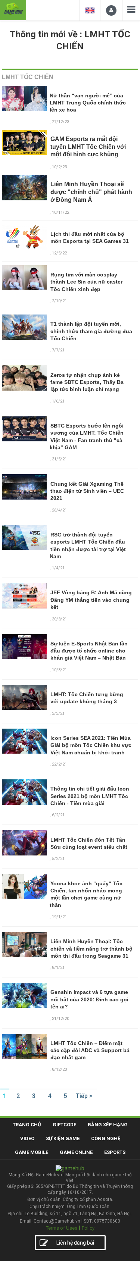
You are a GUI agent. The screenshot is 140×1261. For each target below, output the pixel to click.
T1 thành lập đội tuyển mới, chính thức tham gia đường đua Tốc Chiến (91, 331)
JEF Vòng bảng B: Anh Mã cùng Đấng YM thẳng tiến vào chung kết (91, 599)
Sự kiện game (63, 1138)
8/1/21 (58, 967)
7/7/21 (58, 350)
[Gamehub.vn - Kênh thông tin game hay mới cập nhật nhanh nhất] (13, 9)
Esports (114, 1152)
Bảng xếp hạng (108, 1124)
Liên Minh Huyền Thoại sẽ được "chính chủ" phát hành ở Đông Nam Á (91, 192)
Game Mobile (31, 1152)
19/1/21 (59, 916)
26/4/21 (59, 510)
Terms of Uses (61, 1228)
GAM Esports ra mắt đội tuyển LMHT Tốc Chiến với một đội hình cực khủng (88, 147)
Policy (88, 1228)
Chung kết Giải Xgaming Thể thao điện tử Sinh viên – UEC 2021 (87, 491)
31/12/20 (60, 1018)
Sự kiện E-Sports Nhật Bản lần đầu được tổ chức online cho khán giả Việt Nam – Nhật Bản (89, 651)
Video (27, 1138)
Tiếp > (84, 1095)
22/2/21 (59, 764)
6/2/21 (58, 815)
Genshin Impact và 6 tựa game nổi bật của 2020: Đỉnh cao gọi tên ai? (89, 999)
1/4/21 (58, 568)
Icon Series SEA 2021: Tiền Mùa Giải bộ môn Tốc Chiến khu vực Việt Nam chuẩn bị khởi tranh (90, 745)
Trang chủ (27, 1124)
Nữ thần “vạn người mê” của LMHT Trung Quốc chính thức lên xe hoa (88, 103)
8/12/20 (59, 1069)
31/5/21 (59, 459)
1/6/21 (58, 401)
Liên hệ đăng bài (75, 1243)
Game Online (76, 1152)
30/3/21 (59, 619)
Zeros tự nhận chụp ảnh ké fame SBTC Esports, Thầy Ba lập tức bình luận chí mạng (87, 382)
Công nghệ (105, 1138)
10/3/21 (59, 669)
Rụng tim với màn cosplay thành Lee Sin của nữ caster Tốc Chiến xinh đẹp (86, 282)
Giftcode (64, 1124)
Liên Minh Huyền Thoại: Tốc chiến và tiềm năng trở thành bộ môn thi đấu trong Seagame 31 (91, 948)
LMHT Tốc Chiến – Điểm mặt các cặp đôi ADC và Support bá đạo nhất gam (90, 1050)
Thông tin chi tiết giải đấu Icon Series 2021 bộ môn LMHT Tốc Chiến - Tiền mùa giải (89, 796)
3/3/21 (58, 713)
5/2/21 (58, 858)
